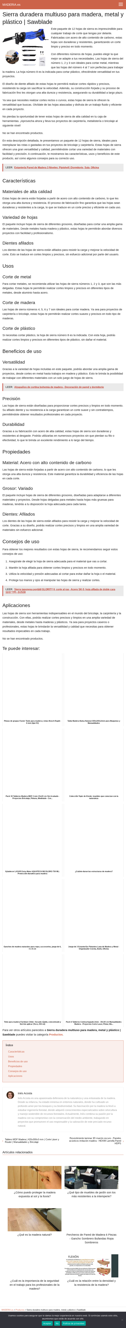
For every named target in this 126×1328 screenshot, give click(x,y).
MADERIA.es (11, 4)
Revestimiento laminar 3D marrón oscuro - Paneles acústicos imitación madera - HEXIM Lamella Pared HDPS (95, 1141)
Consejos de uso (17, 1071)
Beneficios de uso (18, 1061)
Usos (11, 1056)
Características (16, 1051)
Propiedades (15, 1066)
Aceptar (47, 1323)
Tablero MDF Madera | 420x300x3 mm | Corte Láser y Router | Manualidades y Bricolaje (32, 1140)
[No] (122, 1319)
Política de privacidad (73, 1323)
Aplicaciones (15, 1076)
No (57, 1323)
